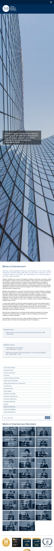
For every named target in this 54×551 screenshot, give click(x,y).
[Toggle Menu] (51, 2)
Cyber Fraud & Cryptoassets (11, 380)
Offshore (6, 404)
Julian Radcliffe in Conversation (14, 347)
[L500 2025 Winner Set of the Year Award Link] (16, 546)
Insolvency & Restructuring (10, 396)
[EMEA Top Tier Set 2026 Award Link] (27, 546)
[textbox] (24, 418)
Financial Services (8, 388)
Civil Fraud (6, 375)
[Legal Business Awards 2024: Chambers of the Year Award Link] (6, 546)
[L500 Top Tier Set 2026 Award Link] (36, 546)
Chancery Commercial (9, 372)
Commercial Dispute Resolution (12, 378)
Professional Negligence (10, 409)
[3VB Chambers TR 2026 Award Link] (47, 546)
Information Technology (9, 393)
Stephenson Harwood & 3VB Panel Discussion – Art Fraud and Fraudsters (26, 352)
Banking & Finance (8, 370)
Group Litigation (8, 391)
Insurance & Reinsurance (10, 399)
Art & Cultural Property (9, 367)
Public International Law (10, 412)
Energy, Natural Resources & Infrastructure (14, 383)
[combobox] (24, 417)
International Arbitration (9, 401)
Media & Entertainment (9, 406)
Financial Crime (8, 386)
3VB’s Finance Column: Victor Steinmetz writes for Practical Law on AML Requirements (25, 333)
